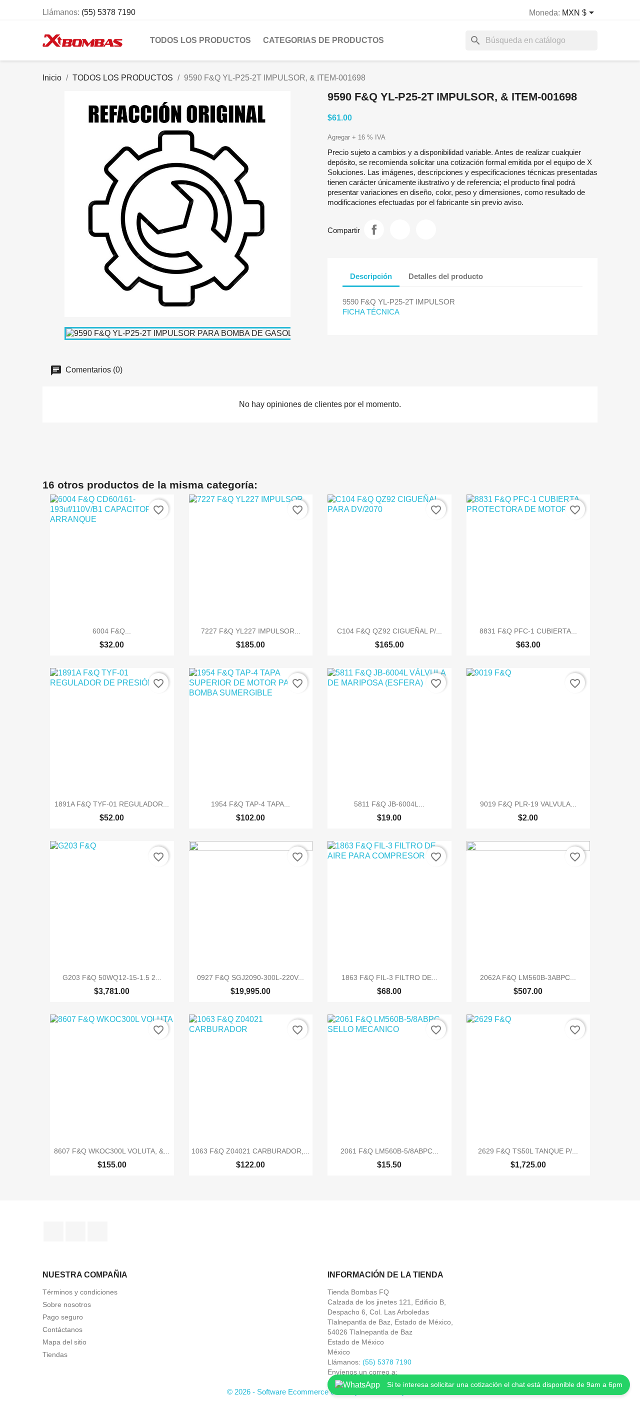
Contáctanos (62, 1330)
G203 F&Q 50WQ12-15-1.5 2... (112, 978)
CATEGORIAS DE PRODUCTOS (323, 40)
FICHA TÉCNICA (371, 312)
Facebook (54, 1232)
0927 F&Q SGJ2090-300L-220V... (250, 978)
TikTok (98, 1232)
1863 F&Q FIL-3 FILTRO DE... (390, 978)
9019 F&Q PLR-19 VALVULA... (528, 804)
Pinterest (426, 230)
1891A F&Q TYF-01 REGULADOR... (111, 804)
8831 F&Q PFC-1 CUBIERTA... (528, 631)
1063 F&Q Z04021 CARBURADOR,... (251, 1151)
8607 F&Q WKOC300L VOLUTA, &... (112, 1151)
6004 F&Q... (111, 631)
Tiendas (55, 1354)
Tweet (400, 230)
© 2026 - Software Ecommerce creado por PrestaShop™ (320, 1392)
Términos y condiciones (80, 1292)
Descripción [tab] (371, 276)
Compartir (374, 230)
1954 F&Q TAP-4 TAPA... (250, 804)
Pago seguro (62, 1317)
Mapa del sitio (64, 1342)
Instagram (76, 1232)
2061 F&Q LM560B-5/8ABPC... (389, 1151)
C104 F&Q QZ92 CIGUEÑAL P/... (389, 631)
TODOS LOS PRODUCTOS (200, 40)
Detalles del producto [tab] (445, 276)
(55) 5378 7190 (109, 12)
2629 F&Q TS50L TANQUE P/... (528, 1151)
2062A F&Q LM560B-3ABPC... (528, 978)
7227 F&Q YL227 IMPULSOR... (250, 631)
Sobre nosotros (66, 1304)
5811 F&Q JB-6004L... (389, 804)
